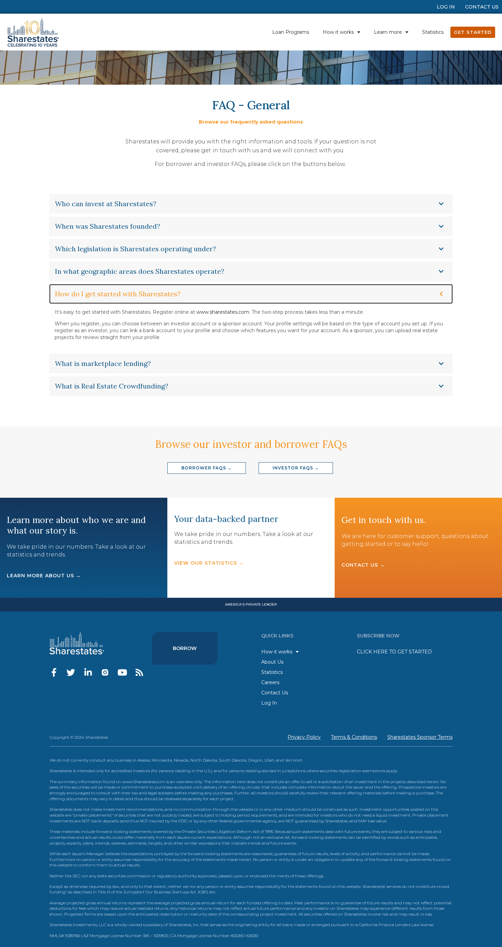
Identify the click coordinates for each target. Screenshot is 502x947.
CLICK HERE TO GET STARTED (394, 652)
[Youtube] (122, 672)
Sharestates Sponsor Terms (419, 737)
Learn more (388, 32)
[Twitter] (71, 672)
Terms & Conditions (354, 737)
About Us (272, 662)
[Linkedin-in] (88, 672)
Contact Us (482, 7)
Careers (270, 682)
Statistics (433, 32)
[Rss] (139, 672)
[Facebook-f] (54, 672)
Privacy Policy (304, 737)
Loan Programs (290, 32)
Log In (446, 7)
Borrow (185, 648)
